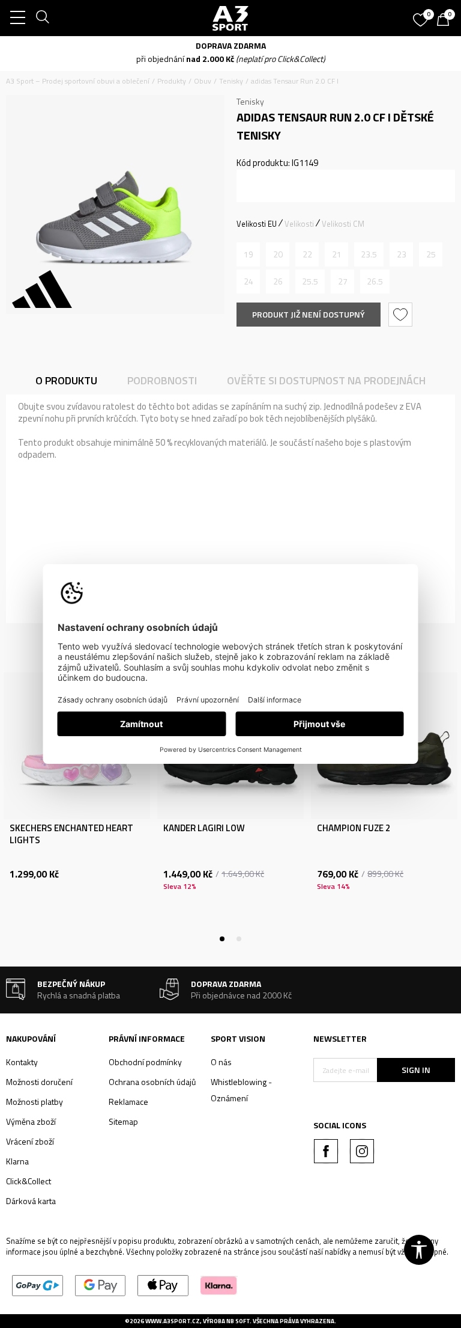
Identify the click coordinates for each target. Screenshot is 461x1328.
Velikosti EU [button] (257, 224)
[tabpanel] (77, 805)
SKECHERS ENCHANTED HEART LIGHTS (71, 834)
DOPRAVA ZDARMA (231, 45)
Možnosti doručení (39, 1081)
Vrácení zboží (30, 1141)
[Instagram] (362, 1151)
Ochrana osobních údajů (152, 1081)
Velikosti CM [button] (343, 224)
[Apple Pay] (162, 1284)
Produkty (171, 81)
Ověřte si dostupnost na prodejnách (326, 380)
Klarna (17, 1161)
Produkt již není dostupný (308, 314)
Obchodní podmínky (145, 1062)
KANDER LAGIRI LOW (204, 828)
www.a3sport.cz (172, 1321)
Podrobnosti (162, 380)
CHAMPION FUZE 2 (353, 828)
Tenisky (231, 81)
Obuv (202, 81)
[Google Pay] (100, 1284)
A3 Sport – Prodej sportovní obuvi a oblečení (77, 81)
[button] (401, 315)
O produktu (66, 380)
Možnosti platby (34, 1101)
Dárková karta (31, 1200)
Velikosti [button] (299, 224)
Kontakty (22, 1062)
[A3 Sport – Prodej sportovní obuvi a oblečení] (230, 18)
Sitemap (123, 1121)
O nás (221, 1062)
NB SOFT (238, 1321)
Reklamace (128, 1101)
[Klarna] (218, 1284)
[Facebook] (326, 1151)
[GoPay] (37, 1284)
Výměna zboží (31, 1121)
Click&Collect (28, 1181)
